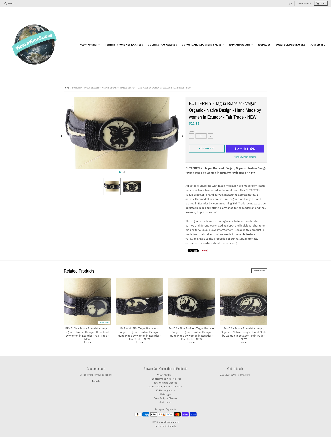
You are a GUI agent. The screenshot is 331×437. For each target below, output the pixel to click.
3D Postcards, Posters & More (164, 386)
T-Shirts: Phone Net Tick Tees (165, 378)
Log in (289, 3)
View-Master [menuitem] (88, 44)
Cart (322, 3)
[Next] (182, 136)
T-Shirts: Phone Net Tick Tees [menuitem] (123, 44)
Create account (304, 3)
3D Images (165, 394)
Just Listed (165, 402)
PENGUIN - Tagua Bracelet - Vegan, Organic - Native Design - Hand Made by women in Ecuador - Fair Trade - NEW (87, 334)
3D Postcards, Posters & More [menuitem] (202, 44)
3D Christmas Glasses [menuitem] (162, 44)
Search (96, 380)
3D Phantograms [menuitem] (239, 44)
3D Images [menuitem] (264, 44)
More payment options (245, 156)
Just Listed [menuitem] (317, 44)
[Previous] (62, 136)
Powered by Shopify (165, 426)
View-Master (164, 374)
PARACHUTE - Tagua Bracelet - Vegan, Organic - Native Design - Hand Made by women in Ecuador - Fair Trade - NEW (139, 334)
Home (66, 88)
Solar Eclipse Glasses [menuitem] (290, 44)
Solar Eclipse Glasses (165, 398)
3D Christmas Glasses (165, 382)
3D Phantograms (164, 390)
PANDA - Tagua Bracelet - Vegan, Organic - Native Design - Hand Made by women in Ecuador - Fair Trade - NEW (244, 334)
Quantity (194, 131)
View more (259, 270)
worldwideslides (170, 422)
